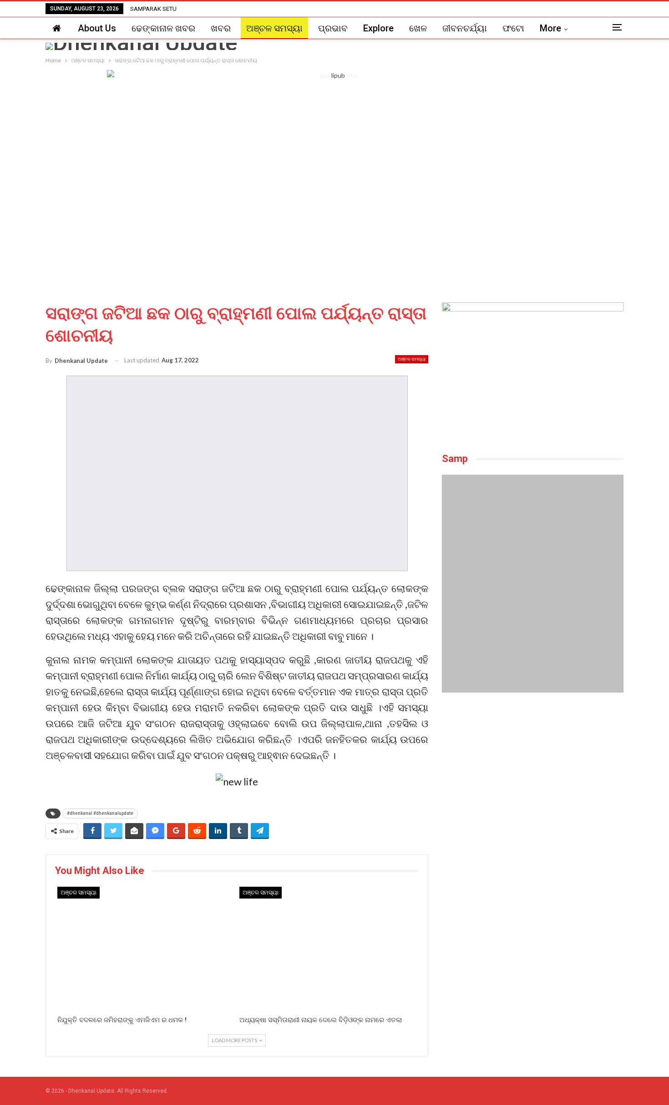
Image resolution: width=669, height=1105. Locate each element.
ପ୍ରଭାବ (333, 28)
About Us (97, 28)
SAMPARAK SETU (153, 8)
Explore (378, 28)
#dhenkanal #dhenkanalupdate (100, 813)
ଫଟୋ (513, 28)
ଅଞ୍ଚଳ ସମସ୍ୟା (274, 28)
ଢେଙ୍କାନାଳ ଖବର (163, 28)
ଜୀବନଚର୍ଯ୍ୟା (464, 28)
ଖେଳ (418, 28)
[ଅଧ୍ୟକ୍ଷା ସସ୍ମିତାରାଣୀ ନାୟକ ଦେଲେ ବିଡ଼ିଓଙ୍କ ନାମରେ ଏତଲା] (328, 949)
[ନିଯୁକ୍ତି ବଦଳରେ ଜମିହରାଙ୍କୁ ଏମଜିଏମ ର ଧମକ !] (146, 949)
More (550, 28)
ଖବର (221, 28)
